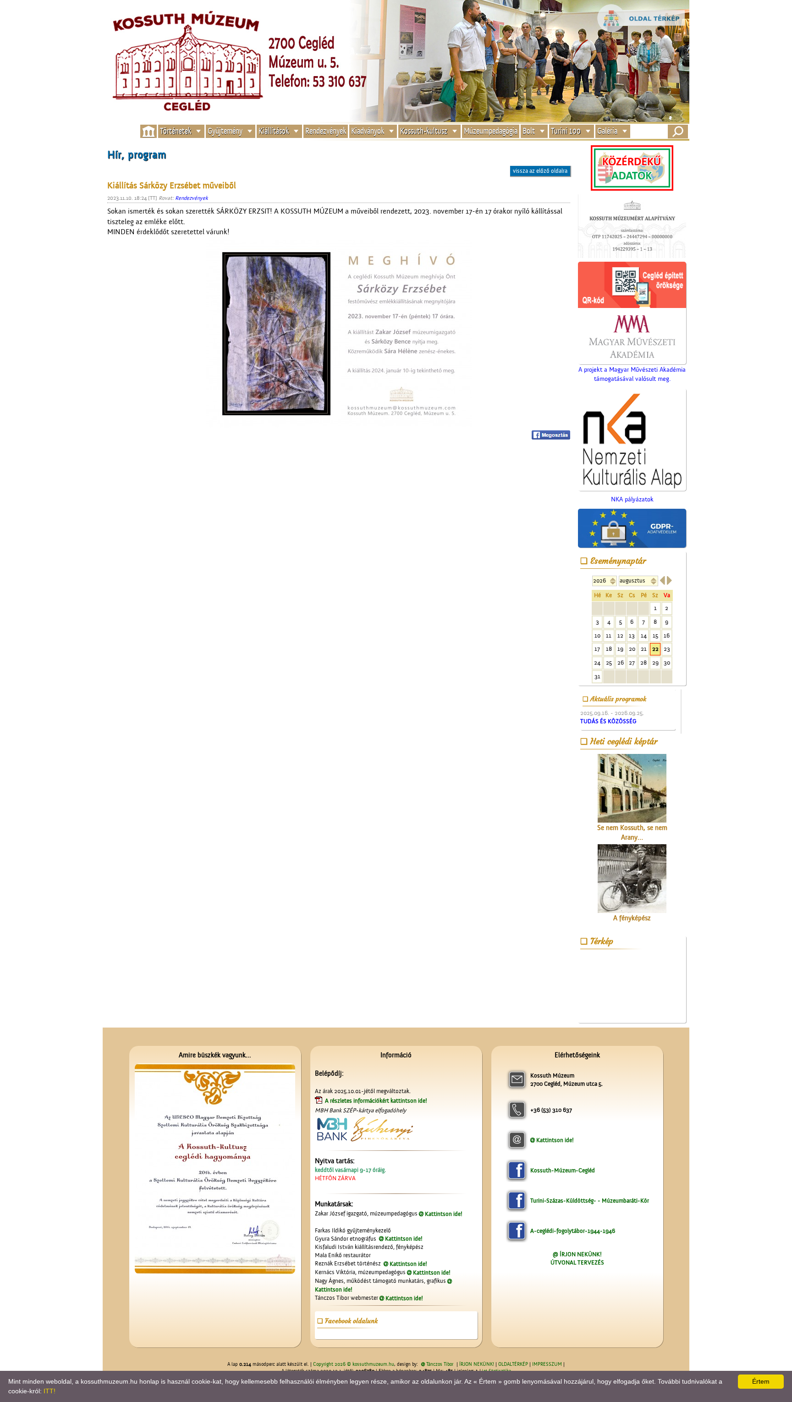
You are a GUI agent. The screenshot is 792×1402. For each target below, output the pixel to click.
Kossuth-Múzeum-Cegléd (562, 1170)
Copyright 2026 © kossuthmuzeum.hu (353, 1364)
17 (597, 648)
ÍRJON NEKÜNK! (476, 1364)
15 (655, 635)
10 (597, 635)
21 (644, 648)
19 (620, 648)
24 (597, 662)
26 (620, 662)
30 (667, 662)
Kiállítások (273, 131)
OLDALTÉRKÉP (513, 1364)
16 (667, 635)
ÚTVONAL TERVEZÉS (577, 1262)
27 (632, 662)
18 (609, 648)
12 (620, 635)
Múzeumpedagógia (490, 131)
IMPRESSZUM (547, 1364)
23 (667, 648)
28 (643, 662)
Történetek (175, 131)
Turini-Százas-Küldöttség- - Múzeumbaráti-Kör (589, 1200)
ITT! (49, 1391)
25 (609, 662)
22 (655, 648)
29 (655, 662)
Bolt (528, 131)
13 (632, 635)
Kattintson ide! (443, 1213)
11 (608, 635)
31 (597, 676)
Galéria (607, 131)
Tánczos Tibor (439, 1364)
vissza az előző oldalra (540, 170)
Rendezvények (325, 131)
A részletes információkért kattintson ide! (377, 1100)
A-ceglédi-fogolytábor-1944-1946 (572, 1230)
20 (632, 648)
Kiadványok (367, 131)
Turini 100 (566, 131)
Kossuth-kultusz (423, 131)
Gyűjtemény (225, 131)
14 (644, 635)
